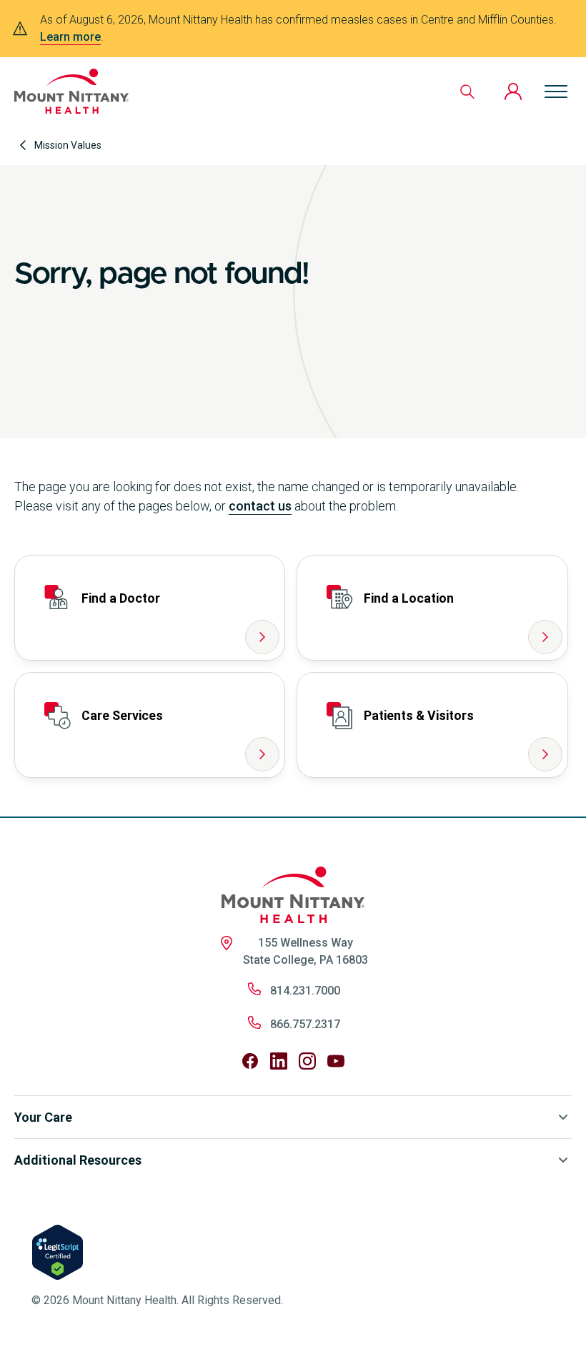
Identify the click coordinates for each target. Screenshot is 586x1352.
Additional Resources (77, 1160)
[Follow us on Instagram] (307, 1061)
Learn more (70, 37)
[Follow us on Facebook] (250, 1061)
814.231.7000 (305, 990)
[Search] (467, 91)
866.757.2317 (305, 1024)
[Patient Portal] (513, 91)
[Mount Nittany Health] (71, 91)
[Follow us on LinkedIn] (278, 1061)
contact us (260, 505)
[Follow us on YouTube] (335, 1061)
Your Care (43, 1117)
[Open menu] (556, 91)
